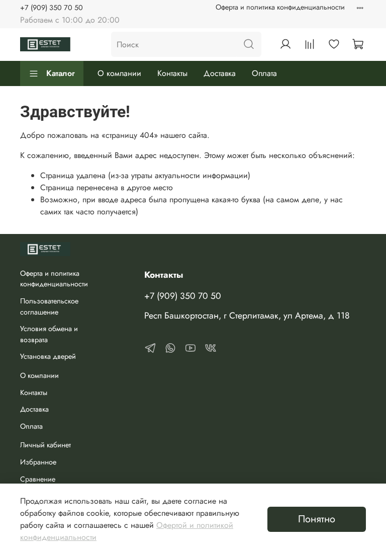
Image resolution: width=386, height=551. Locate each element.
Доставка (220, 73)
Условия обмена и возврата (49, 334)
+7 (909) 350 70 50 (51, 8)
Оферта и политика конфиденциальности (280, 7)
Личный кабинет (45, 445)
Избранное (38, 462)
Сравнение (37, 479)
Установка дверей (48, 356)
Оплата (264, 73)
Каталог (60, 73)
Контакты (172, 73)
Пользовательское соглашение (49, 306)
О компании (119, 73)
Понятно (316, 519)
